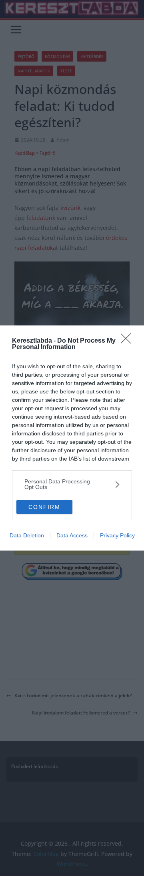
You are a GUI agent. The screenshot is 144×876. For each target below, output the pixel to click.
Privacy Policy (117, 535)
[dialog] (72, 438)
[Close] (128, 341)
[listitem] (72, 484)
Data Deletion (27, 535)
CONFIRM (44, 507)
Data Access (72, 535)
